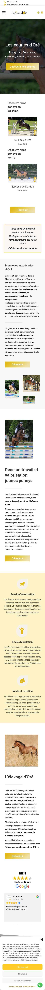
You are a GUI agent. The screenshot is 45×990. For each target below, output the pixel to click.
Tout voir (22, 209)
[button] (41, 939)
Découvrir (17, 364)
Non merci (22, 974)
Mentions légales (29, 986)
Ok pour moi (23, 967)
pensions (37, 599)
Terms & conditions (15, 986)
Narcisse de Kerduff (22, 186)
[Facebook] (38, 12)
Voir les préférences (22, 981)
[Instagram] (42, 12)
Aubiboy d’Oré (22, 140)
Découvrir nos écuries (22, 66)
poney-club (34, 650)
